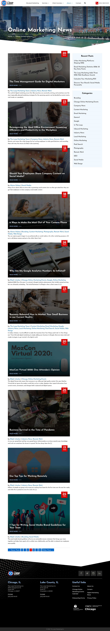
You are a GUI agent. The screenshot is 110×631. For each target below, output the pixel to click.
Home (10, 36)
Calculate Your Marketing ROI (85, 79)
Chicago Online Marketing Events (34, 280)
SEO (75, 156)
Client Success (57, 3)
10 (40, 550)
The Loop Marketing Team (19, 91)
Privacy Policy (91, 598)
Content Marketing (36, 232)
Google (49, 280)
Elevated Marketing (32, 3)
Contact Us (76, 586)
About (69, 3)
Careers (89, 589)
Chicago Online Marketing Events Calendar (78, 592)
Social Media (26, 185)
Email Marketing (51, 326)
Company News (36, 139)
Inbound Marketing (81, 129)
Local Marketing (25, 328)
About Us (90, 586)
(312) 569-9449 (104, 3)
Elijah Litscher (15, 280)
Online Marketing (59, 280)
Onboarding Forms (78, 598)
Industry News (36, 91)
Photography (48, 232)
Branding (25, 232)
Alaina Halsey (15, 185)
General (77, 117)
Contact (78, 3)
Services (44, 3)
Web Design (17, 234)
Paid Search (49, 328)
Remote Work (47, 91)
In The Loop (78, 125)
